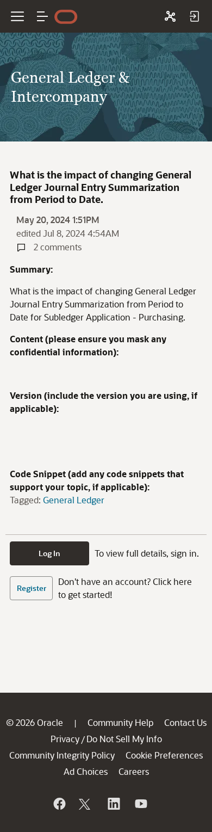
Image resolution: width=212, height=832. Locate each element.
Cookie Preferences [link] (164, 755)
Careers (134, 771)
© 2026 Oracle (34, 722)
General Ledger (73, 500)
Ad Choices (86, 771)
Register (31, 588)
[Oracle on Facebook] (59, 803)
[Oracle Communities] (170, 16)
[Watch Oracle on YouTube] (140, 803)
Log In (49, 553)
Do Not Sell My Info (124, 738)
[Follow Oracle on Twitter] (86, 803)
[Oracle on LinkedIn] (113, 803)
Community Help (120, 722)
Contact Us (185, 722)
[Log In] (194, 16)
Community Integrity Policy (62, 755)
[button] (42, 16)
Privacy (65, 738)
